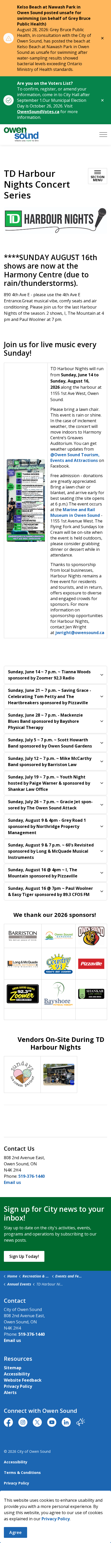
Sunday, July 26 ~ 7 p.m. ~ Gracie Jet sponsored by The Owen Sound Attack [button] (50, 805)
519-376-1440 (31, 1176)
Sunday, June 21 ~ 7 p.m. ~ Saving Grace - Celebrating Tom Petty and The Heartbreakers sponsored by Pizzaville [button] (49, 696)
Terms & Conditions (22, 1472)
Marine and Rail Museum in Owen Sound (75, 512)
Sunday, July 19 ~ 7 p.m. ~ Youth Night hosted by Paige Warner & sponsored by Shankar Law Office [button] (49, 783)
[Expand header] (103, 134)
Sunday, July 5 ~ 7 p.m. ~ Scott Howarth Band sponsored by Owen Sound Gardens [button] (50, 743)
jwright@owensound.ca (79, 632)
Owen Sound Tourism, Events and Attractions (75, 457)
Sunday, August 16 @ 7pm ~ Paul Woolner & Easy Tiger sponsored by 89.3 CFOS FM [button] (50, 891)
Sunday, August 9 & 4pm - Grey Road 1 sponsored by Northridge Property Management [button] (47, 826)
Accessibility (17, 1374)
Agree (15, 1532)
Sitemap (12, 1368)
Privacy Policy (56, 1519)
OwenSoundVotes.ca (38, 111)
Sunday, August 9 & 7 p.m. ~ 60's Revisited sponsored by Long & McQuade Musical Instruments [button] (51, 851)
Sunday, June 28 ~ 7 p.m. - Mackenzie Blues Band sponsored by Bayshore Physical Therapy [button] (45, 721)
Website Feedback (23, 1380)
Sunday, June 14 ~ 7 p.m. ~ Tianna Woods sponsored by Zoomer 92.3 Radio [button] (49, 675)
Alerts (10, 1392)
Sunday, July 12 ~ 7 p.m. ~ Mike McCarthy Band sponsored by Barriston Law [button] (49, 761)
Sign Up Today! (24, 1256)
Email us (12, 1182)
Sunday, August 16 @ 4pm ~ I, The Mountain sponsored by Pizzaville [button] (42, 873)
